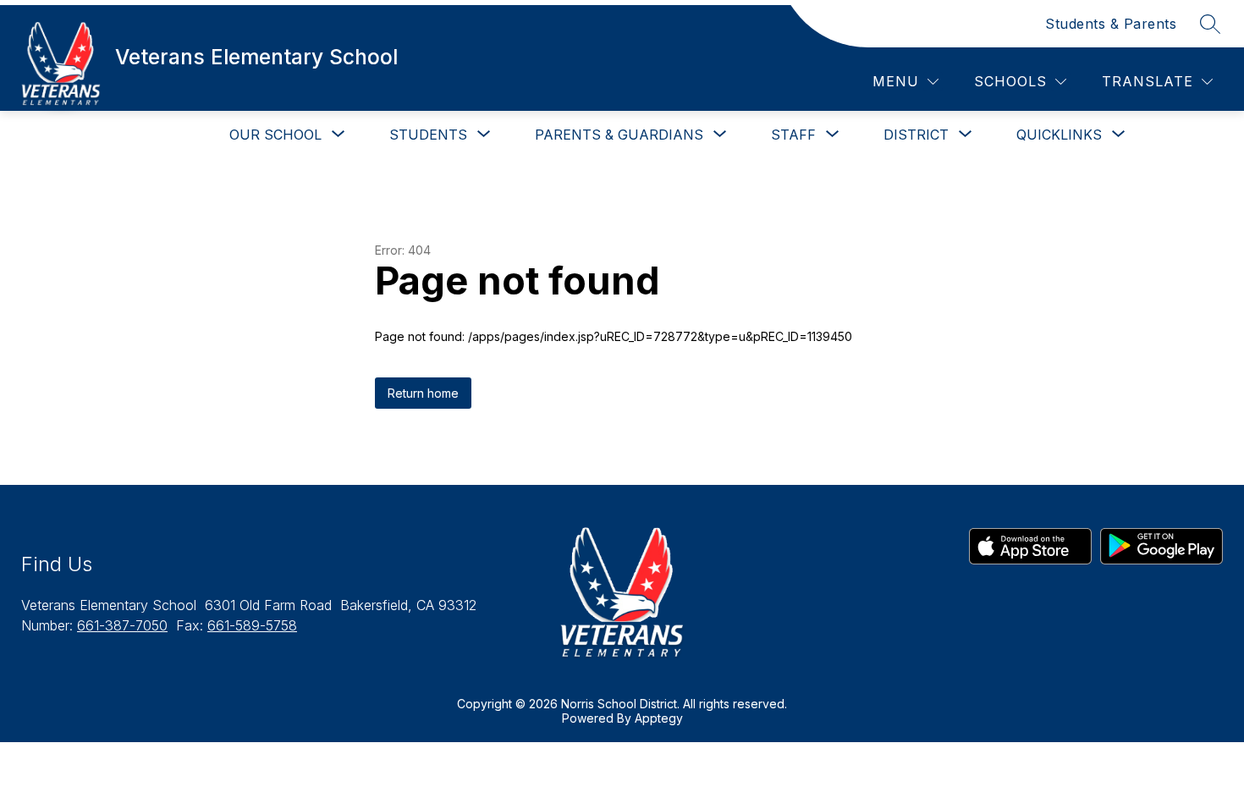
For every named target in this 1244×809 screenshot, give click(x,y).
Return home (423, 393)
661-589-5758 (252, 625)
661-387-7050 (122, 625)
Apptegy (659, 718)
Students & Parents (1110, 23)
